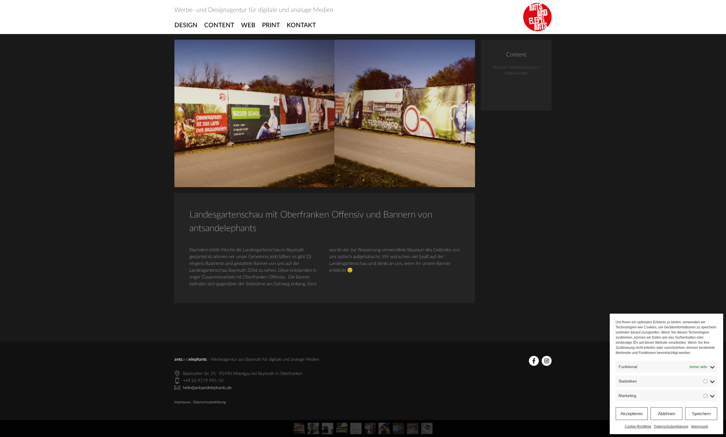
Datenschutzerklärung (671, 426)
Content (219, 25)
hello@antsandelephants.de (207, 388)
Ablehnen (666, 413)
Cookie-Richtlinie (638, 426)
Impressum (699, 426)
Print (271, 25)
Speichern (701, 413)
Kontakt (301, 25)
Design (185, 25)
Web (248, 25)
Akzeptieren (632, 413)
